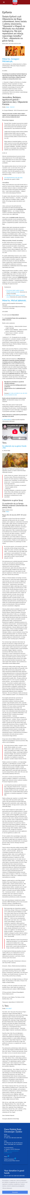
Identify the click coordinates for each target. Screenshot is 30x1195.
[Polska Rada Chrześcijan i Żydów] (15, 3)
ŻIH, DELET (9, 1008)
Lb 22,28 (16, 393)
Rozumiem (15, 1192)
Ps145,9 (10, 395)
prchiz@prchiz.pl (8, 1152)
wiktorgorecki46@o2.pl (13, 1151)
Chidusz (7, 511)
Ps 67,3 (6, 395)
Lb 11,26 (11, 393)
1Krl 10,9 (25, 393)
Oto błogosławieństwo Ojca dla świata (13, 177)
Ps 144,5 (15, 395)
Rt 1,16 (20, 393)
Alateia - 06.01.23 (10, 107)
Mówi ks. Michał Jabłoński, (14, 300)
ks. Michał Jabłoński (6, 419)
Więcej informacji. (7, 1188)
